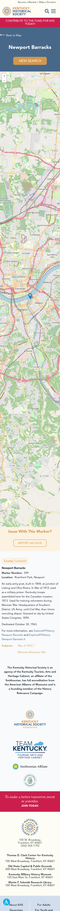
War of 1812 (25, 645)
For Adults (43, 905)
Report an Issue (30, 543)
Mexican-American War (32, 652)
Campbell (15, 561)
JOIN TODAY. (30, 805)
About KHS (16, 905)
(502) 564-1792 (30, 845)
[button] (30, 296)
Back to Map (13, 35)
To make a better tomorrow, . (30, 799)
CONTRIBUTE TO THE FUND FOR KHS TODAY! (30, 22)
